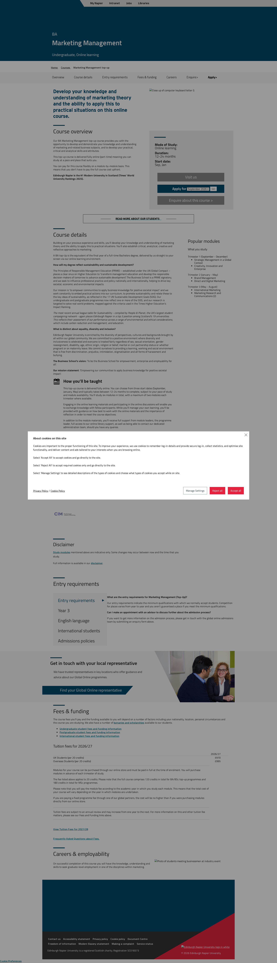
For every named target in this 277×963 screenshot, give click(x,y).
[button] (246, 435)
